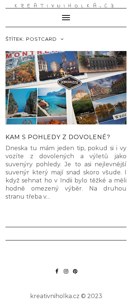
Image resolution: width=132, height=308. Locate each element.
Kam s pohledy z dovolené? (58, 137)
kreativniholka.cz (66, 6)
